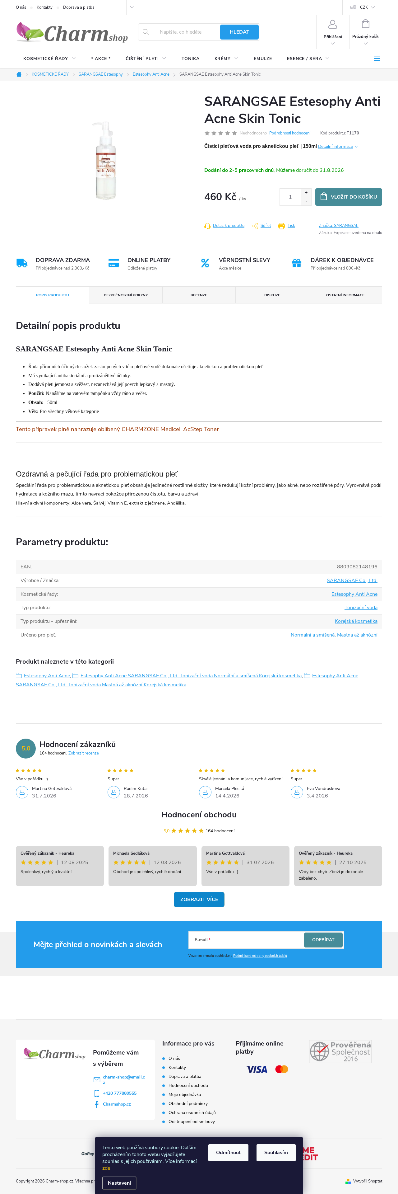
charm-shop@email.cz (124, 1079)
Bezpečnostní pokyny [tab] (126, 295)
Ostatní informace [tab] (345, 295)
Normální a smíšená (313, 635)
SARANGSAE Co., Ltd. (352, 580)
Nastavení (119, 1183)
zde (106, 1168)
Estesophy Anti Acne (354, 594)
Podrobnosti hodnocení (289, 133)
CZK (364, 7)
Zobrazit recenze (83, 753)
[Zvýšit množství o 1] (306, 193)
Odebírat (323, 940)
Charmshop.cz (117, 1104)
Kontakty (45, 7)
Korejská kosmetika (356, 621)
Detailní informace (335, 146)
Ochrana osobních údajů (192, 1113)
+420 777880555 (120, 1093)
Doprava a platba (79, 7)
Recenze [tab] (199, 295)
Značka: (339, 225)
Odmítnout (228, 1152)
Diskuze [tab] (272, 295)
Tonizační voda (361, 607)
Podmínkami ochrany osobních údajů (260, 955)
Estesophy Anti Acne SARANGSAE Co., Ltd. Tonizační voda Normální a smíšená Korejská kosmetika (191, 675)
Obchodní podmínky (188, 1104)
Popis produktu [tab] (52, 295)
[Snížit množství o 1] (306, 201)
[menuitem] (50, 58)
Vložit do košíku (354, 197)
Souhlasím (276, 1152)
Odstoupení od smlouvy (192, 1122)
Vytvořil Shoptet (367, 1181)
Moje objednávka (185, 1095)
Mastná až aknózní (357, 635)
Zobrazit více (199, 899)
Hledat (239, 32)
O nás (21, 7)
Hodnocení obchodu (199, 814)
